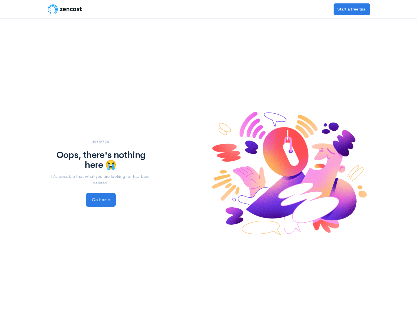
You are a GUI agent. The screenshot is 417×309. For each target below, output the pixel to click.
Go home (101, 199)
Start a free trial (352, 9)
